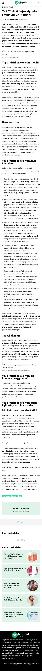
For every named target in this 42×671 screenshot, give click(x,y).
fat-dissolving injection (12, 496)
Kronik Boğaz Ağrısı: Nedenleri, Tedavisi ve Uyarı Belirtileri (15, 599)
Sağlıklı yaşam (7, 7)
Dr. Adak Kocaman (11, 19)
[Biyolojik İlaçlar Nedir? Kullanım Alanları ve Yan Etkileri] (32, 571)
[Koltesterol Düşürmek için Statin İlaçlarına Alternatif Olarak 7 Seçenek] (32, 615)
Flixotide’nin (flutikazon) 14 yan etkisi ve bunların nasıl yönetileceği (14, 556)
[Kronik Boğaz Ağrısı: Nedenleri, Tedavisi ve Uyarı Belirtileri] (32, 600)
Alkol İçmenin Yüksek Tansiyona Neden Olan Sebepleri (12, 585)
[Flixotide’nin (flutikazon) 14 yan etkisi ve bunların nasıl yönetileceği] (32, 556)
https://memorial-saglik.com (21, 511)
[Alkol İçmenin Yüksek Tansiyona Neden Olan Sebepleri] (32, 585)
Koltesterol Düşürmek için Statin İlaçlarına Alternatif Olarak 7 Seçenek (13, 614)
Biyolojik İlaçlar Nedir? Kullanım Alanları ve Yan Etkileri (15, 570)
